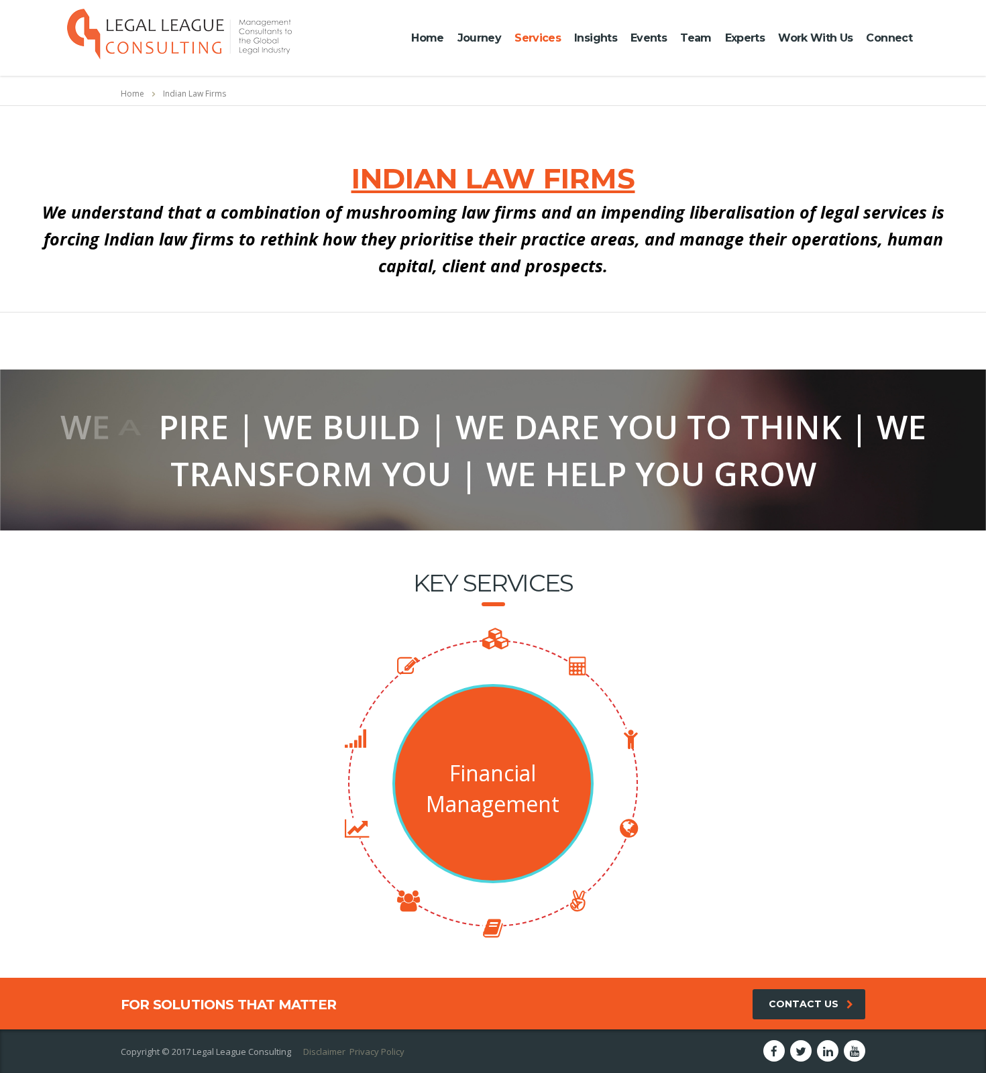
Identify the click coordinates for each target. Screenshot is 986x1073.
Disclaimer (324, 1052)
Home (427, 38)
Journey (479, 38)
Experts (745, 38)
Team (695, 38)
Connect (889, 38)
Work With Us (815, 38)
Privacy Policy (376, 1052)
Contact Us (803, 1004)
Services (537, 38)
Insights (595, 38)
